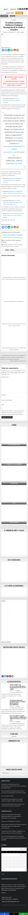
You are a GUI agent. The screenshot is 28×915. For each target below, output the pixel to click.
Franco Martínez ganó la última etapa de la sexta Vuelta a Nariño (13, 215)
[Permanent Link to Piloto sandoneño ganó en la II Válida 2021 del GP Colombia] (14, 337)
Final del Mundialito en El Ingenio (14, 301)
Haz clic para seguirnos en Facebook (12, 235)
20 (14, 863)
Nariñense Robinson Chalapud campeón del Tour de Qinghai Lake (12, 202)
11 (6, 860)
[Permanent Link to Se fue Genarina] (14, 514)
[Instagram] (22, 9)
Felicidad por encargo (13, 821)
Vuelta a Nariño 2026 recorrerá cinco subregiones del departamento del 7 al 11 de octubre (18, 687)
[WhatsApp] (23, 914)
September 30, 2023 (14, 163)
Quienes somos (10, 13)
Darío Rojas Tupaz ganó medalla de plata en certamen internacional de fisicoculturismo (17, 702)
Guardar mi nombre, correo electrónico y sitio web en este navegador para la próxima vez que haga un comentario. (13, 412)
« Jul (2, 874)
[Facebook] (20, 9)
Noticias (14, 9)
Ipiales (20, 244)
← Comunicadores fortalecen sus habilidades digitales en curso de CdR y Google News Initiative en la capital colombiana (13, 357)
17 (3, 863)
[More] (17, 50)
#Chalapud (17, 138)
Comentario (5, 377)
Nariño (3, 246)
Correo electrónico (7, 400)
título (7, 246)
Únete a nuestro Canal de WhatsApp (12, 237)
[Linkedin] (8, 50)
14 (17, 860)
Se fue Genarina (14, 522)
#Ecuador (7, 146)
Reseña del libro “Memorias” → (19, 361)
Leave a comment (21, 32)
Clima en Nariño (6, 642)
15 (21, 860)
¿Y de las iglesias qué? (14, 444)
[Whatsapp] (11, 50)
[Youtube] (24, 9)
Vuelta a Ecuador (14, 246)
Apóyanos (19, 13)
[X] (14, 914)
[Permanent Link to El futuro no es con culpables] (14, 456)
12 (10, 860)
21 (17, 863)
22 (21, 863)
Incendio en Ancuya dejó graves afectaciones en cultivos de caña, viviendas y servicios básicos (13, 786)
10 (3, 860)
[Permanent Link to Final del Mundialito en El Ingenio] (14, 290)
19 (10, 863)
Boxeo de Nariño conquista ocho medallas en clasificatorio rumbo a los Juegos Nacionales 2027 (18, 718)
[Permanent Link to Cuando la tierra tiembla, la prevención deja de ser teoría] (14, 475)
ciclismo (15, 244)
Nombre (4, 395)
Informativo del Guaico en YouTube (15, 81)
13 (13, 860)
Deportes (14, 20)
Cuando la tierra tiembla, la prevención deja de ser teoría (14, 482)
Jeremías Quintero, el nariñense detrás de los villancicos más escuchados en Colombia (13, 838)
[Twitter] (18, 9)
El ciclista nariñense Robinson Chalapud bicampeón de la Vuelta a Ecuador (14, 26)
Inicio (6, 9)
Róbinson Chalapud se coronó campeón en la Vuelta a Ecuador (13, 180)
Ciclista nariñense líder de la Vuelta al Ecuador (11, 100)
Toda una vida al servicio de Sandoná (11, 833)
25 (6, 867)
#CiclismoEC (16, 146)
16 (24, 860)
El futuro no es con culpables (14, 464)
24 (3, 867)
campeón (10, 244)
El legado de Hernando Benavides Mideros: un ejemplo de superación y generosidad (11, 816)
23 (24, 863)
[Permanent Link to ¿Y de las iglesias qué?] (14, 436)
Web (2, 404)
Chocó (14, 503)
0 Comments (17, 690)
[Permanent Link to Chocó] (14, 495)
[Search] (27, 9)
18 (6, 863)
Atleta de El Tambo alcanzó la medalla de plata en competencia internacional (13, 826)
